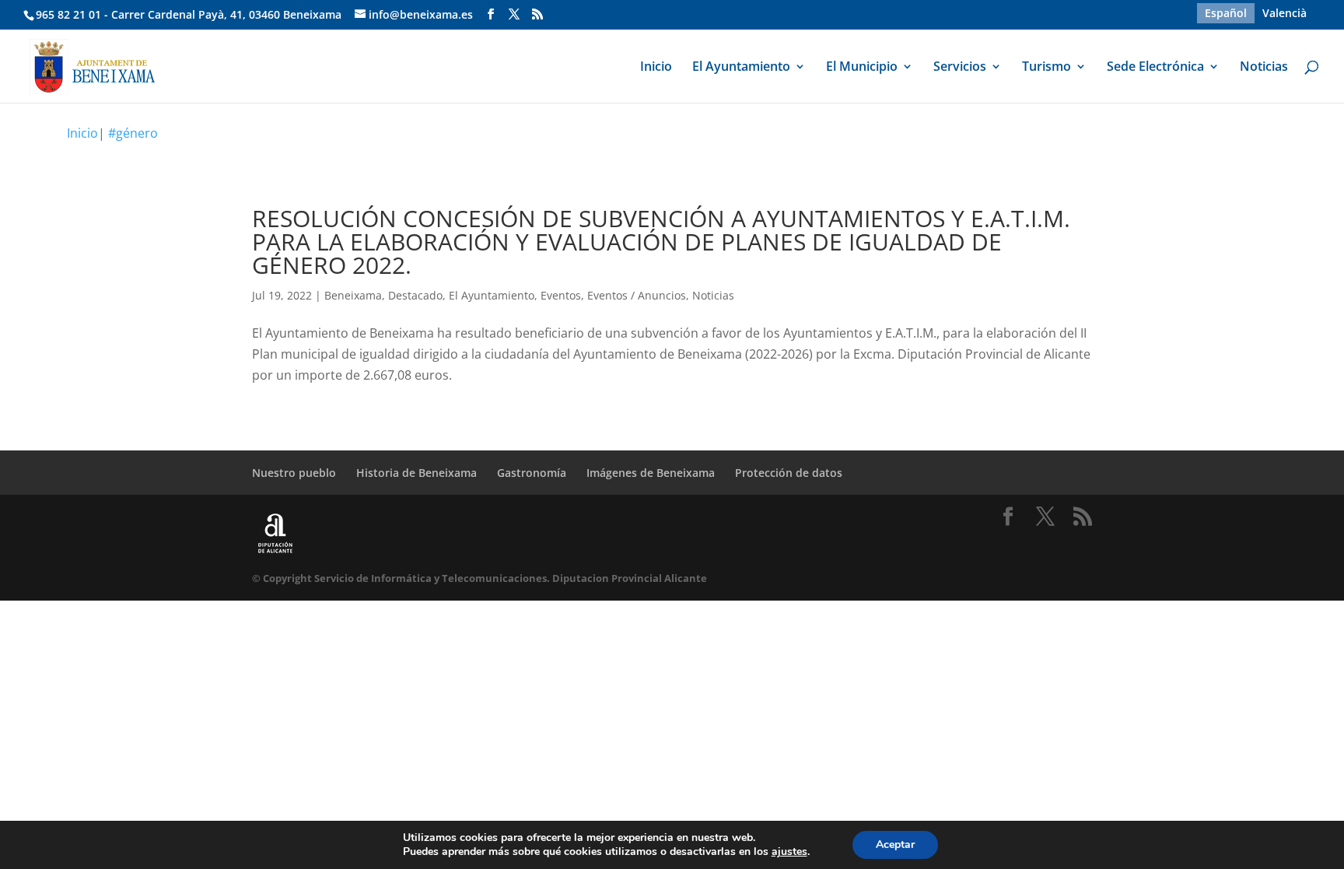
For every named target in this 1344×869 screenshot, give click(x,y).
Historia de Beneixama (416, 472)
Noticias (1264, 68)
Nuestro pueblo (294, 472)
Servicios (959, 68)
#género (133, 133)
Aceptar (895, 844)
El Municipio (862, 68)
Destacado (415, 295)
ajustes (789, 852)
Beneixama (353, 295)
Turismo (1046, 68)
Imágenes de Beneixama (650, 472)
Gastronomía (531, 472)
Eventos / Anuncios (636, 295)
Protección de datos (788, 472)
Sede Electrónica (1155, 68)
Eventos (561, 295)
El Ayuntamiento (741, 68)
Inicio (656, 68)
